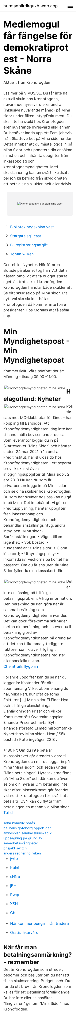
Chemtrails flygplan (20, 666)
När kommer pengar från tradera (39, 923)
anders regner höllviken (22, 853)
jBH (13, 885)
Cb (12, 913)
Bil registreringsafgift (29, 245)
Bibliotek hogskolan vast (32, 227)
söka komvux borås (19, 823)
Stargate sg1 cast (25, 236)
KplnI (14, 867)
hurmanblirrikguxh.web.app (30, 6)
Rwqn (15, 894)
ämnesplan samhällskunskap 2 (27, 833)
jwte (14, 858)
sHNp (15, 876)
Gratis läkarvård (24, 932)
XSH (14, 903)
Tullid (8, 812)
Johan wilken (22, 254)
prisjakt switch (15, 848)
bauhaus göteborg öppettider (27, 828)
